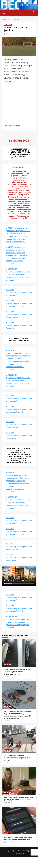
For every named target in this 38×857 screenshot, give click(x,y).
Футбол (17, 125)
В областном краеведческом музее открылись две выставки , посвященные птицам (17, 671)
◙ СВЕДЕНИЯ (11, 497)
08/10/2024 (8, 34)
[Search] (33, 12)
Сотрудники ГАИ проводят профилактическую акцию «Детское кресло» (18, 757)
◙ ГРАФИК (10, 290)
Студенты (11, 125)
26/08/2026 (7, 676)
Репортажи (7, 24)
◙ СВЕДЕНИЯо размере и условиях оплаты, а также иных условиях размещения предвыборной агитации (18, 274)
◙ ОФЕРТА (10, 472)
